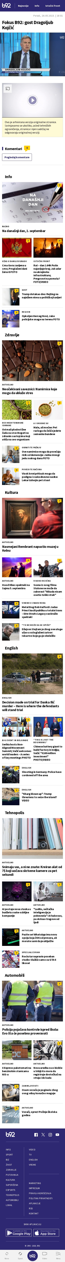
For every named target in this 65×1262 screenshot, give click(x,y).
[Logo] (6, 6)
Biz (7, 1159)
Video (32, 1149)
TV (30, 1154)
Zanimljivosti (30, 1085)
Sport (9, 1154)
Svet (24, 290)
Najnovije (23, 5)
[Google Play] (19, 1233)
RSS (31, 1208)
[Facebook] (36, 1134)
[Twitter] (43, 1134)
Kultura (10, 1179)
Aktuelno (8, 384)
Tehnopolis (12, 1195)
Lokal (9, 1205)
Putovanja (12, 1174)
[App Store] (46, 1233)
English (6, 697)
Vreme (32, 1164)
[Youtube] (57, 1134)
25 (59, 240)
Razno (5, 226)
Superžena (12, 1184)
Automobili (12, 1200)
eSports (10, 1190)
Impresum (34, 1188)
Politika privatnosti (41, 1198)
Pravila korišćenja (40, 1193)
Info (8, 1149)
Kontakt (33, 1213)
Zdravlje (11, 1169)
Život (9, 1164)
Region (26, 312)
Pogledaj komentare (17, 157)
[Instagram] (50, 1134)
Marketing (35, 1183)
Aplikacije (35, 1203)
